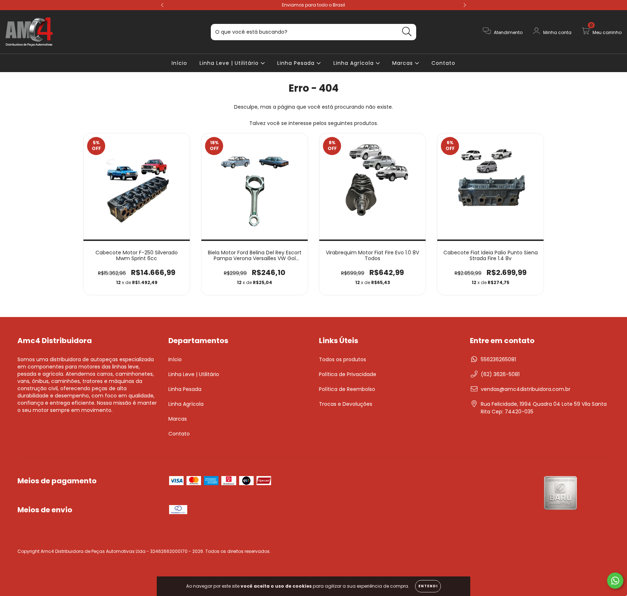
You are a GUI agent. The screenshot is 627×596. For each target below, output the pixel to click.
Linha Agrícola (354, 63)
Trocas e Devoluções (345, 404)
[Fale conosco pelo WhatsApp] (615, 580)
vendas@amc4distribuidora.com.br (525, 389)
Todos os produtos (342, 359)
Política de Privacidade (347, 374)
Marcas (403, 63)
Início (179, 63)
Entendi (428, 586)
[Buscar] (406, 31)
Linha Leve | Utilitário (230, 63)
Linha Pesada (296, 63)
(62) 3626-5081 (500, 374)
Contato (443, 63)
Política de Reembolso (347, 389)
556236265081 (498, 359)
